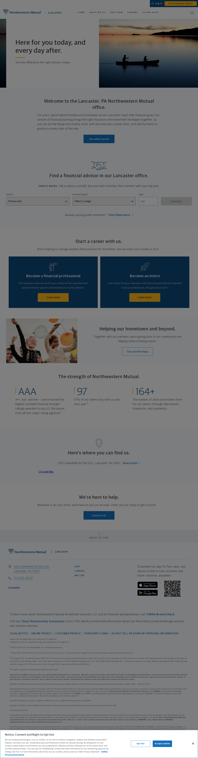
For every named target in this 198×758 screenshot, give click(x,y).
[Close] (193, 743)
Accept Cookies (162, 744)
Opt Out (140, 744)
